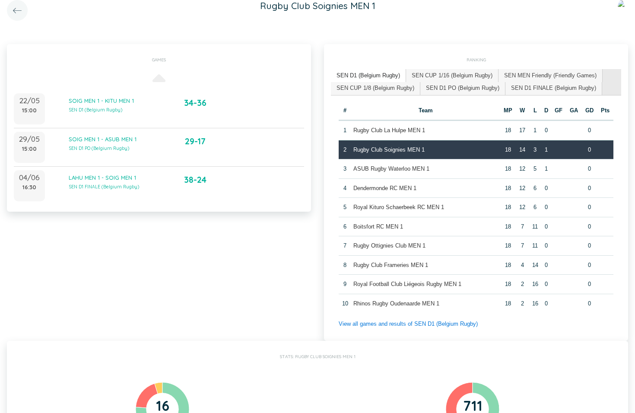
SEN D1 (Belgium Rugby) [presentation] (368, 75)
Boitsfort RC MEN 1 (378, 226)
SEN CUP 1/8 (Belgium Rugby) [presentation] (375, 88)
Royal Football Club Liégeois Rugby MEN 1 (407, 284)
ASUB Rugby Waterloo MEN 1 (391, 168)
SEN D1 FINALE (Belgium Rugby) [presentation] (553, 88)
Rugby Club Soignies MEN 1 (389, 149)
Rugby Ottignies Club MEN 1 (389, 245)
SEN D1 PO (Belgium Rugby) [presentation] (462, 88)
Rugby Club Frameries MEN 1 (390, 265)
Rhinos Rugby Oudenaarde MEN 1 (396, 303)
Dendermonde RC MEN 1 (384, 188)
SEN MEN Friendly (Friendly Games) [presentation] (550, 75)
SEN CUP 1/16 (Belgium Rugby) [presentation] (452, 75)
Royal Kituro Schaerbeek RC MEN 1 (398, 207)
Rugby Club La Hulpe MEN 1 (389, 130)
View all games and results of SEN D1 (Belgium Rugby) (408, 324)
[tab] (368, 76)
